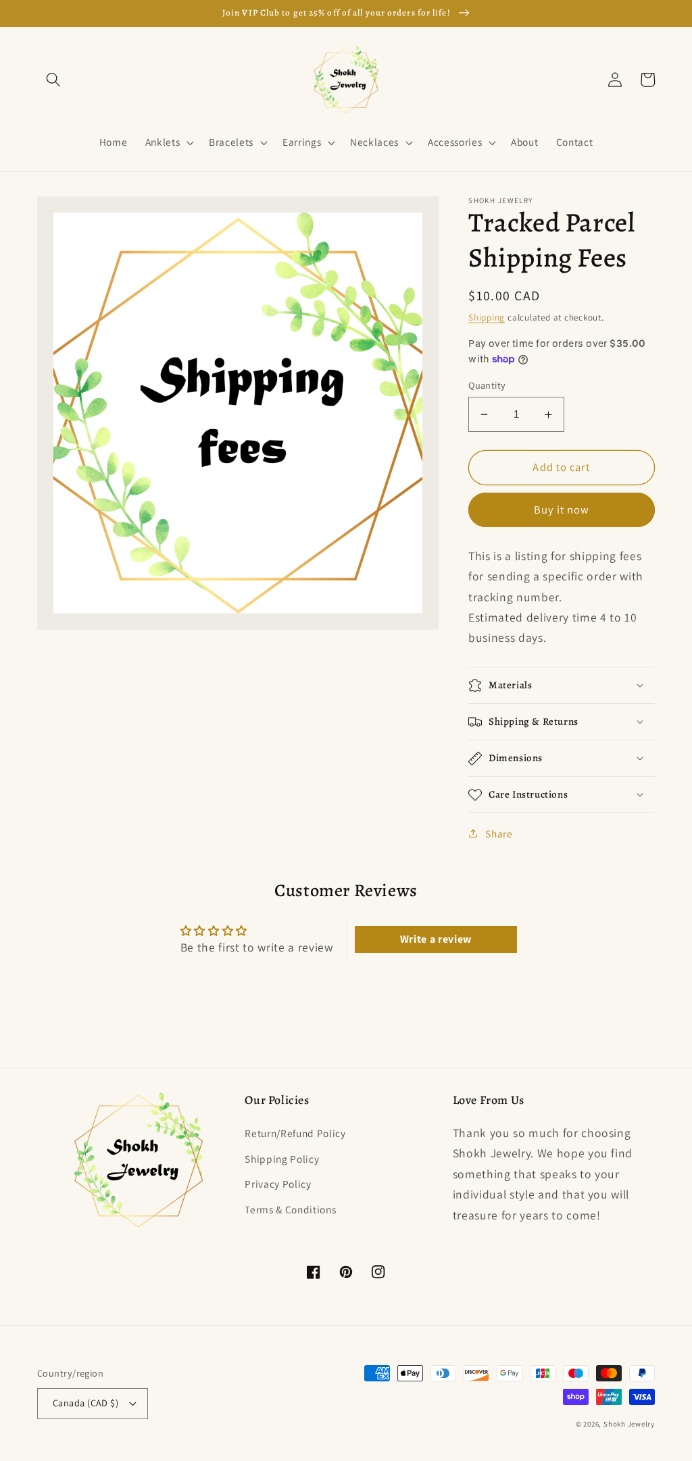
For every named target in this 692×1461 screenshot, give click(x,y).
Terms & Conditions (290, 1209)
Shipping (486, 317)
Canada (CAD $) (85, 1402)
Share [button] (498, 833)
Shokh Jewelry (629, 1424)
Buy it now (562, 509)
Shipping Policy (282, 1158)
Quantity (487, 385)
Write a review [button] (436, 939)
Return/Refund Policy (295, 1133)
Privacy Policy (278, 1183)
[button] (53, 79)
